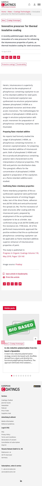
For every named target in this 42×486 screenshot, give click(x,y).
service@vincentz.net (8, 472)
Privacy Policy (5, 434)
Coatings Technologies (22, 12)
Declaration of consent (8, 440)
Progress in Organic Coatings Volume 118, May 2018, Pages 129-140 (21, 254)
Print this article (12, 277)
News (10, 12)
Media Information (7, 421)
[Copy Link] (2, 57)
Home (3, 12)
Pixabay (19, 264)
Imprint (3, 445)
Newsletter (5, 405)
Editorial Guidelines (7, 424)
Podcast (4, 408)
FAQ (2, 432)
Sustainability (21, 64)
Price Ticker (5, 411)
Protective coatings (8, 64)
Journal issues (6, 403)
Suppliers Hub (6, 413)
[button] (14, 375)
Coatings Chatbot (7, 400)
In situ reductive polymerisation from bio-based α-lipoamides (20, 349)
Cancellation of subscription (10, 442)
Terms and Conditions (8, 437)
